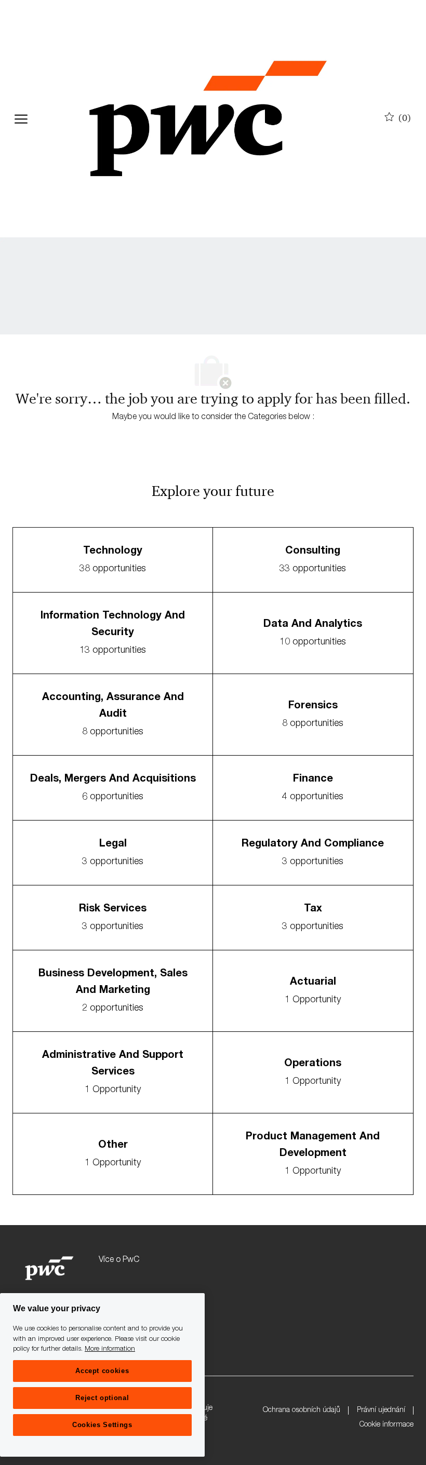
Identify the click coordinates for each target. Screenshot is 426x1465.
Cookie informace (387, 1425)
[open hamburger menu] (21, 119)
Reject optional (102, 1398)
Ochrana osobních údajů (301, 1410)
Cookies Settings (102, 1425)
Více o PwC (119, 1260)
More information (110, 1349)
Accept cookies (102, 1371)
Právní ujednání (381, 1410)
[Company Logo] (208, 118)
